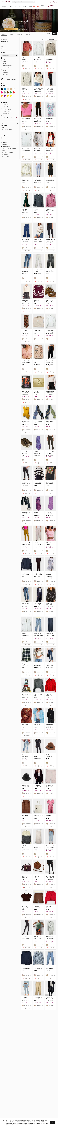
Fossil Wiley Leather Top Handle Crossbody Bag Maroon (25, 876)
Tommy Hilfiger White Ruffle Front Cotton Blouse (38, 58)
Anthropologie (6, 67)
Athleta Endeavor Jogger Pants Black (50, 240)
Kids (20, 6)
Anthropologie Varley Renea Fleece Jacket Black (49, 725)
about (48, 33)
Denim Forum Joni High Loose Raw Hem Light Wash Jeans (38, 634)
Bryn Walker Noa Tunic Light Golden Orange (26, 422)
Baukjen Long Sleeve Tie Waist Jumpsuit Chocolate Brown (38, 573)
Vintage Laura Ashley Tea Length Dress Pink (49, 816)
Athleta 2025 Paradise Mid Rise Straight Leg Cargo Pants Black (50, 361)
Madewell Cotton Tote (38, 816)
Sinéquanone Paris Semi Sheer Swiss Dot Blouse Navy (26, 573)
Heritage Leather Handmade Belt (26, 513)
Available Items (6, 146)
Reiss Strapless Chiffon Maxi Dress (38, 846)
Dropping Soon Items (7, 152)
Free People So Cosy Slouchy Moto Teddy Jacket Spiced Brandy (25, 725)
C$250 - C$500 (7, 111)
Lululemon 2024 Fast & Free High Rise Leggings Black (50, 876)
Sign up (55, 2)
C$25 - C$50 (6, 106)
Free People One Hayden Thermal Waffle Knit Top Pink (26, 361)
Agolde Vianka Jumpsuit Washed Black (37, 755)
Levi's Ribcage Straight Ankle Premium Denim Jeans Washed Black (50, 998)
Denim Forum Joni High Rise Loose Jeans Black (37, 119)
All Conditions (6, 136)
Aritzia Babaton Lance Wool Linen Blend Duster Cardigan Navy (38, 604)
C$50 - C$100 (6, 108)
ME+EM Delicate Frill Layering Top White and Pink (50, 391)
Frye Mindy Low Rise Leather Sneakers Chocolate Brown (26, 452)
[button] (15, 2)
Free (3, 127)
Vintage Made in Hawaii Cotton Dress (50, 119)
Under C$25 (6, 104)
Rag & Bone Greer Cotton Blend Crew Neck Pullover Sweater (26, 301)
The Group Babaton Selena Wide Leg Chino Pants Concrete (38, 543)
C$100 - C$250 (7, 109)
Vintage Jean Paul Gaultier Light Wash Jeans (50, 967)
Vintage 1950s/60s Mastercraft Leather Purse (37, 391)
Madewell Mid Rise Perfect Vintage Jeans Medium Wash (25, 270)
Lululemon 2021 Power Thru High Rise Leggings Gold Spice (26, 543)
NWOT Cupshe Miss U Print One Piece (38, 937)
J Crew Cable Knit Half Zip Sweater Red (49, 695)
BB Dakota (5, 74)
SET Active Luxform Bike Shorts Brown (37, 907)
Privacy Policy (28, 1124)
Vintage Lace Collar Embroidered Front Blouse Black (37, 210)
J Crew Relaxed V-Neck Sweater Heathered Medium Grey (38, 695)
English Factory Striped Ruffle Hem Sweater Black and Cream (38, 482)
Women (12, 6)
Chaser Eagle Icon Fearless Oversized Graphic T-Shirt (50, 482)
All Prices (5, 102)
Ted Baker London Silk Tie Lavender (50, 513)
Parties (30, 6)
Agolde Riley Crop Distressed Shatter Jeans (38, 179)
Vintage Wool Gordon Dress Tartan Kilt (25, 664)
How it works (42, 6)
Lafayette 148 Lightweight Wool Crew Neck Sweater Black (26, 967)
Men (16, 6)
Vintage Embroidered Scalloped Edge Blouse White (26, 634)
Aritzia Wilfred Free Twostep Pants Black (49, 88)
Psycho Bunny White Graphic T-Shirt (26, 149)
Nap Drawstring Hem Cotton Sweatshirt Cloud (38, 149)
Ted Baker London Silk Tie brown (25, 331)
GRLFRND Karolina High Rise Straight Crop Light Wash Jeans (26, 998)
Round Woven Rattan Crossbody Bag (38, 876)
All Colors (5, 85)
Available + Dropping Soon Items (9, 149)
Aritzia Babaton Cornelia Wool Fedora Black (25, 786)
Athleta (4, 70)
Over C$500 (6, 113)
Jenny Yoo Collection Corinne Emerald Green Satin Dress (26, 210)
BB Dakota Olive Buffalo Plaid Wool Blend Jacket (50, 149)
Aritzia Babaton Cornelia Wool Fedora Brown (50, 755)
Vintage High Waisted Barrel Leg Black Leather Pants (50, 270)
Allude (4, 63)
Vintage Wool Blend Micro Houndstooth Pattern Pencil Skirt (25, 816)
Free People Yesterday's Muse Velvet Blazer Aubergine (38, 786)
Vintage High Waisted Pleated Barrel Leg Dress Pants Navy (50, 634)
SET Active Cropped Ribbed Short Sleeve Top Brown (26, 907)
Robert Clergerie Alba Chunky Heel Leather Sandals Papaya (50, 301)
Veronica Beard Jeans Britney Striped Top (38, 664)
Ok (52, 1122)
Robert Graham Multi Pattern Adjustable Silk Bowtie (38, 422)
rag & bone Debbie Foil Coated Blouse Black (49, 604)
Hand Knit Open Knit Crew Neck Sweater (38, 967)
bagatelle (5, 72)
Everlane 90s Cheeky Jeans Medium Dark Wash (49, 664)
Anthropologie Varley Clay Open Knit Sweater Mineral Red (24, 58)
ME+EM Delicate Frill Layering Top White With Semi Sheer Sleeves (50, 331)
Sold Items (5, 154)
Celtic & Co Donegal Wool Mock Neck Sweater (24, 846)
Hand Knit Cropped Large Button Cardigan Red (50, 907)
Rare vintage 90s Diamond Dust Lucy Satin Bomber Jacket (26, 179)
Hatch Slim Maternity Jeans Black (26, 482)
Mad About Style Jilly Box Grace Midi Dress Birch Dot (49, 573)
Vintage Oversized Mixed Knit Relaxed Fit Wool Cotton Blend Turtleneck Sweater (26, 88)
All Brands (5, 58)
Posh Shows (36, 6)
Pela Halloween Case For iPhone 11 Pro (26, 391)
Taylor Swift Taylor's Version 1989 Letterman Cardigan (38, 725)
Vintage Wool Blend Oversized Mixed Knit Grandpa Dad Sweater (50, 58)
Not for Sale (5, 156)
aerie (3, 59)
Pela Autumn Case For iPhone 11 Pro (38, 361)
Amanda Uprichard (7, 65)
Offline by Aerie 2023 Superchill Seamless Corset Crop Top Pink (26, 119)
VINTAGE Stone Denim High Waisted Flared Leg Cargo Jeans (26, 240)
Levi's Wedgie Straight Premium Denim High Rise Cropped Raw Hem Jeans (26, 604)
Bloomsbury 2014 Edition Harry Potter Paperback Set (26, 695)
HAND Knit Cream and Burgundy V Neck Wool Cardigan (38, 301)
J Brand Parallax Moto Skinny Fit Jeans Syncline (36, 270)
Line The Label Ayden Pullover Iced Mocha (37, 240)
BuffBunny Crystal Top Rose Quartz (48, 543)
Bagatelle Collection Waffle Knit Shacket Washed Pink (50, 210)
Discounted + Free (7, 129)
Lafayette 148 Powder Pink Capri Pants (49, 786)
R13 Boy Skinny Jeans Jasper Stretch (25, 755)
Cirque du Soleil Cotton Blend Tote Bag (38, 331)
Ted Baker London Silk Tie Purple (38, 452)
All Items (4, 125)
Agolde (4, 61)
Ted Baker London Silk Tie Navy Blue (38, 513)
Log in (50, 2)
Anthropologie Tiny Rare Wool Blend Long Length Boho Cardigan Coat (50, 937)
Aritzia (4, 69)
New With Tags (6, 138)
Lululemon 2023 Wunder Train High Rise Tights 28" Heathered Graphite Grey (26, 937)
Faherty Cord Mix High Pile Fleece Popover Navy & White (38, 88)
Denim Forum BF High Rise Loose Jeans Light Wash (50, 846)
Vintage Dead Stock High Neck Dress (50, 179)
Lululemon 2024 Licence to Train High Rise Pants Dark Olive (50, 452)
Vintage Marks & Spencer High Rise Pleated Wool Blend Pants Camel (38, 998)
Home (24, 6)
